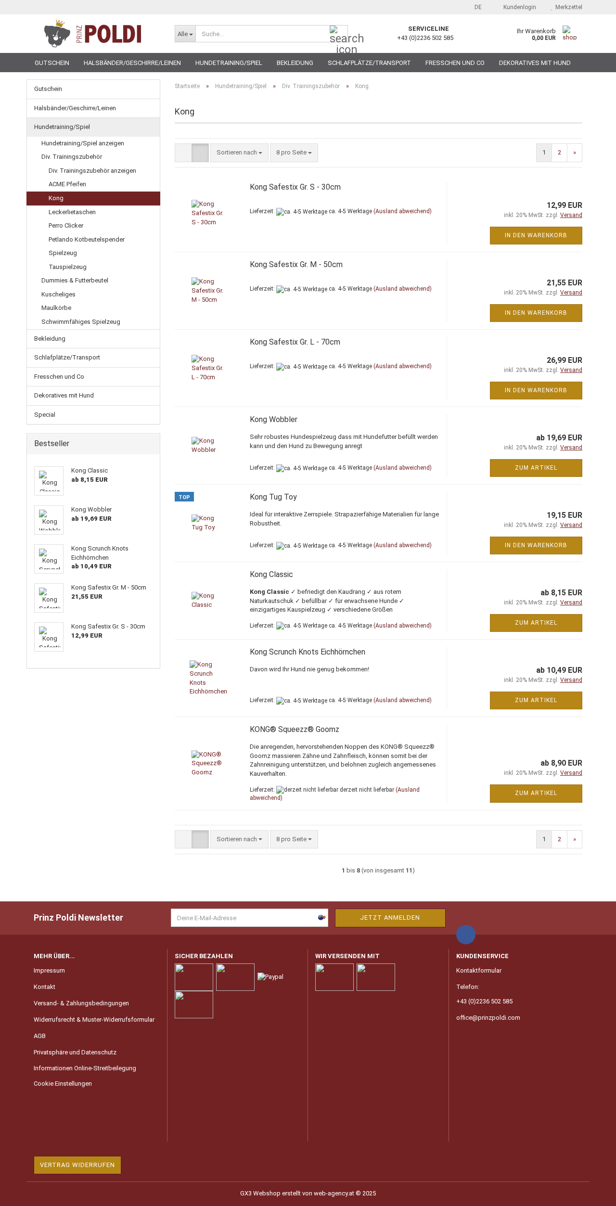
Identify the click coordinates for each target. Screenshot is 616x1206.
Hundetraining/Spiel (228, 62)
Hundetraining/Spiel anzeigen (82, 143)
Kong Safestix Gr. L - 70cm (295, 341)
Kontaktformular (478, 970)
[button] (475, 7)
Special (44, 414)
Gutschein (52, 62)
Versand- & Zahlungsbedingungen (81, 1003)
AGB (40, 1035)
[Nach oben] (589, 1191)
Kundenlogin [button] (518, 7)
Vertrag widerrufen (77, 1164)
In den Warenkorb (536, 235)
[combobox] (239, 152)
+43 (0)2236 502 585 (484, 1001)
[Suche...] (339, 34)
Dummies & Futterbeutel (74, 280)
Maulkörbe (56, 307)
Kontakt (44, 986)
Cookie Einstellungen (63, 1083)
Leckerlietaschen (72, 212)
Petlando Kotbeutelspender (87, 239)
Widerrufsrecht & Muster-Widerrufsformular (94, 1019)
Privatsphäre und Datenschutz (75, 1052)
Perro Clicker (66, 225)
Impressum (49, 970)
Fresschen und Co (455, 62)
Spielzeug (63, 253)
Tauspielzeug (68, 266)
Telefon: (467, 986)
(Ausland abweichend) (402, 211)
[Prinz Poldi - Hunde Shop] (97, 33)
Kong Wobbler (273, 419)
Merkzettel (567, 7)
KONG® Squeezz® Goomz (294, 729)
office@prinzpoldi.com (488, 1017)
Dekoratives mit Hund (535, 62)
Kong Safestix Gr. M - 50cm (296, 264)
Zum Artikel (536, 467)
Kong (56, 198)
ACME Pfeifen (67, 184)
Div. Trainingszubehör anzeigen (92, 170)
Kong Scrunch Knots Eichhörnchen (307, 651)
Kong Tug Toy (273, 496)
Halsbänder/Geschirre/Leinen (132, 62)
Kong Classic (271, 574)
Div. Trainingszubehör (71, 156)
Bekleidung (295, 62)
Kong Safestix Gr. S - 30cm (295, 187)
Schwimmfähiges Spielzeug (80, 321)
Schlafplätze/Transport (369, 62)
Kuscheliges (58, 294)
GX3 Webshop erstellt (270, 1193)
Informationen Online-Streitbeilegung (85, 1068)
